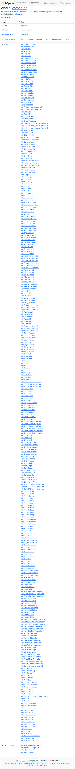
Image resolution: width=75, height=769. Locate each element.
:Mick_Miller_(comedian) (31, 654)
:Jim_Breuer (26, 291)
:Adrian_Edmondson (30, 137)
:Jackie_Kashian (28, 710)
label (5, 30)
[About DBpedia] (7, 3)
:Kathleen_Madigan (29, 605)
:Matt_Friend (27, 102)
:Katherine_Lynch (28, 598)
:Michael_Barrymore (30, 263)
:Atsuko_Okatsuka (29, 633)
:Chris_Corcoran (28, 414)
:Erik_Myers (26, 729)
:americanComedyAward (31, 745)
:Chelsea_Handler (29, 216)
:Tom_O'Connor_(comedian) (32, 484)
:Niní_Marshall (27, 277)
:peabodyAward (28, 752)
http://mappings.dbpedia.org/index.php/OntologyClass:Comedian (45, 39)
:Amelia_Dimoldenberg (31, 736)
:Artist (24, 35)
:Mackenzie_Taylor (29, 668)
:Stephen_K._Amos (29, 477)
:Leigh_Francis (27, 340)
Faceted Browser (51, 3)
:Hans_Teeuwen (28, 168)
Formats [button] (36, 3)
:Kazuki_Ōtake (27, 612)
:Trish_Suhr (26, 354)
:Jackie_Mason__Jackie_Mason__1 (34, 123)
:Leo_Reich (26, 53)
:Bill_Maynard (27, 249)
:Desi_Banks (27, 88)
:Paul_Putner (27, 195)
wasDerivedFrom (9, 39)
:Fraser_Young (27, 512)
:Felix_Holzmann (28, 703)
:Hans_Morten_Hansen (31, 161)
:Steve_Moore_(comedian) (32, 661)
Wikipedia (29, 763)
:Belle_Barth (26, 375)
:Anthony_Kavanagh (29, 326)
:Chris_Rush (26, 435)
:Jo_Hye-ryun (27, 174)
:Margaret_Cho (28, 221)
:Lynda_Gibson (27, 584)
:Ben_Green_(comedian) (31, 382)
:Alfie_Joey (26, 559)
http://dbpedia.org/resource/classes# (48, 12)
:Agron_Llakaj (27, 233)
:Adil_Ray (25, 368)
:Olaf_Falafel (27, 717)
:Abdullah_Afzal (28, 407)
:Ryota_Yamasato (28, 226)
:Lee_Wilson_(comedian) (31, 640)
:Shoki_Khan (27, 116)
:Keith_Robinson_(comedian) (33, 619)
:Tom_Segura (27, 463)
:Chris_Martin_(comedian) (32, 428)
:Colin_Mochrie (28, 333)
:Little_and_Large (28, 647)
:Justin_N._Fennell (28, 44)
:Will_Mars (26, 49)
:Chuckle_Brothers (29, 449)
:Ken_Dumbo (27, 93)
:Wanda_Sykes (27, 209)
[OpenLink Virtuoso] (20, 760)
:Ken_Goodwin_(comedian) (32, 626)
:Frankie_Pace (27, 505)
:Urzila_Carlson (28, 722)
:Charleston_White (29, 70)
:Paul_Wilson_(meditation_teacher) (35, 696)
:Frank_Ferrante (28, 498)
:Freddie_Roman (28, 519)
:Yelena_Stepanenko (29, 284)
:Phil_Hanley (27, 244)
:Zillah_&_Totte (27, 130)
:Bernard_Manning (29, 142)
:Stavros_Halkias (28, 63)
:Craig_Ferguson (28, 121)
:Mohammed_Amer (29, 570)
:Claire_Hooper (28, 456)
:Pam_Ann (26, 533)
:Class (24, 25)
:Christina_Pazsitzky (29, 442)
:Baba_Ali (25, 361)
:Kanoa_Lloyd (27, 526)
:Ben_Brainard (27, 98)
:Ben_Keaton (27, 389)
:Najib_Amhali (27, 270)
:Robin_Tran (26, 112)
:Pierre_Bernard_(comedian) (32, 591)
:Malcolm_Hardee (29, 682)
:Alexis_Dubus (27, 552)
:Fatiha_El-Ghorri (28, 46)
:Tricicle (25, 698)
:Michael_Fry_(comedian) (31, 107)
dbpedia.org (19, 14)
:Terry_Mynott (27, 347)
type (4, 25)
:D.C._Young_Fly (28, 149)
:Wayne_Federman (29, 538)
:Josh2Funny (27, 79)
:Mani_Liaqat (27, 689)
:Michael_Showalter (29, 305)
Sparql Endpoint (67, 3)
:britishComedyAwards (31, 747)
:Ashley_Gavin (27, 74)
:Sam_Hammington (29, 202)
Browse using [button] (23, 3)
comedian (19, 8)
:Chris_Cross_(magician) (31, 421)
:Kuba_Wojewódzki (29, 256)
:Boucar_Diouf (27, 86)
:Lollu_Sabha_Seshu (29, 58)
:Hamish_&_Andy (28, 237)
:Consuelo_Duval (28, 470)
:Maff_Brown (27, 675)
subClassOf (7, 35)
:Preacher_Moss (28, 577)
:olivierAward (27, 750)
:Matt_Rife (26, 188)
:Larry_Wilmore (28, 298)
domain (7, 745)
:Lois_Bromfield (28, 566)
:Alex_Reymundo (28, 545)
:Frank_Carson (27, 491)
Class (16, 12)
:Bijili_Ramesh (27, 738)
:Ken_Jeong (26, 181)
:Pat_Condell (27, 312)
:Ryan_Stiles (26, 319)
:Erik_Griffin (26, 154)
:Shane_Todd (27, 396)
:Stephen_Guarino (29, 400)
